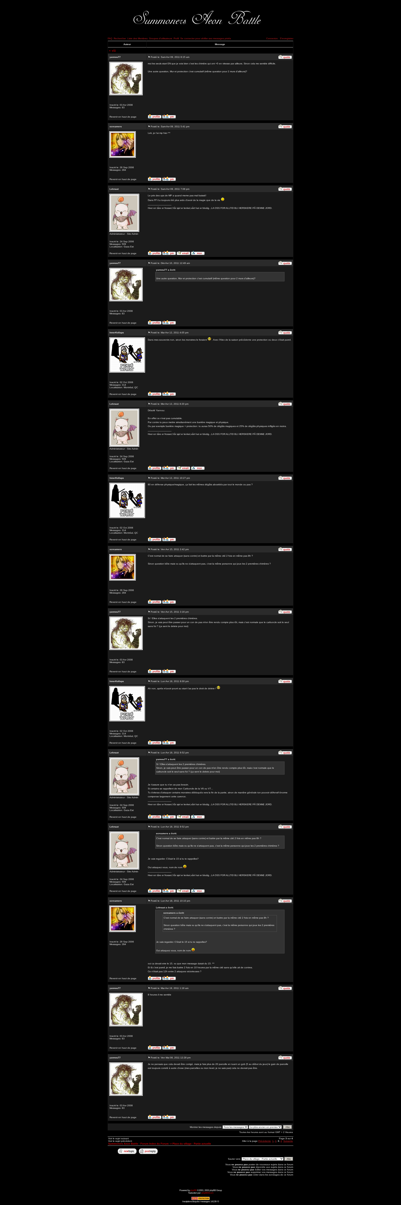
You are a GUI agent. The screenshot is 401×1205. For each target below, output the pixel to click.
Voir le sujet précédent (120, 1141)
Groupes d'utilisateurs (160, 38)
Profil (176, 38)
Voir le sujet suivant (118, 1138)
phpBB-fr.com (207, 1193)
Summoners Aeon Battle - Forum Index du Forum (138, 1143)
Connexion (272, 38)
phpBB (193, 1190)
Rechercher (120, 38)
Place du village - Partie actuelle (191, 1143)
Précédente (264, 1141)
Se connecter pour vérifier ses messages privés (205, 38)
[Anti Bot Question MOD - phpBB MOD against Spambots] (200, 1199)
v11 (114, 50)
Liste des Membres (137, 38)
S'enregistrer (286, 38)
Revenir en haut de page (123, 116)
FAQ (110, 38)
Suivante (288, 1141)
